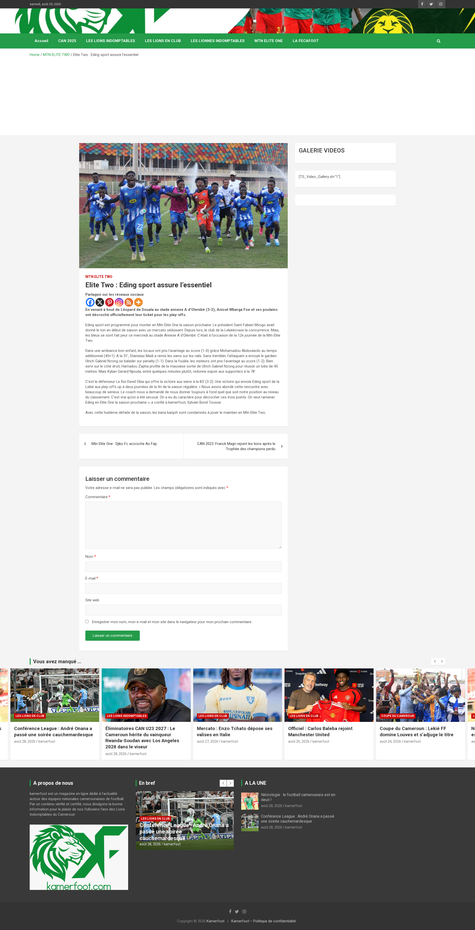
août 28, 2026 (24, 754)
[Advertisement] (237, 94)
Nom (90, 556)
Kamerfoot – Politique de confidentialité (263, 921)
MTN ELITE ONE (269, 41)
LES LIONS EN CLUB (163, 41)
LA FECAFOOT (306, 41)
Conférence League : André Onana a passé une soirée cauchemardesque (297, 818)
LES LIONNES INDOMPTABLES (218, 41)
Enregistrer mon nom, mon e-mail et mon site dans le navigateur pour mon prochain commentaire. (172, 622)
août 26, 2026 (207, 741)
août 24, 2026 (298, 741)
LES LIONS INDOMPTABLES (110, 41)
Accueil (41, 41)
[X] (99, 302)
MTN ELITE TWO (98, 277)
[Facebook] (90, 302)
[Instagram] (119, 302)
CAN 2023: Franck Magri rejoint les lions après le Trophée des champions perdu (236, 446)
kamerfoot (46, 754)
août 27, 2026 (116, 741)
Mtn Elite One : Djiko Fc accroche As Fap (124, 443)
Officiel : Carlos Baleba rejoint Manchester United (229, 731)
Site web (92, 600)
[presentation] (434, 661)
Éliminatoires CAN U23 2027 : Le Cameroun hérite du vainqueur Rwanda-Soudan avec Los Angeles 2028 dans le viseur (51, 738)
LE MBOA (388, 716)
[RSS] (128, 302)
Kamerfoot (215, 921)
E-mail (91, 578)
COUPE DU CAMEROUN (306, 716)
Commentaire (97, 497)
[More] (138, 302)
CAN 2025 (67, 41)
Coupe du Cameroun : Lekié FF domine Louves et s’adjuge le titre (325, 731)
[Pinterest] (109, 302)
